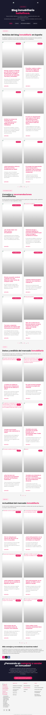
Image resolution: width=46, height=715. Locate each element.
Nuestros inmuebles (17, 687)
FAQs (25, 691)
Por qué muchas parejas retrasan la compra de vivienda (33, 386)
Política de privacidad (38, 687)
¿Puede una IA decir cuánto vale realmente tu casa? (12, 431)
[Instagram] (3, 657)
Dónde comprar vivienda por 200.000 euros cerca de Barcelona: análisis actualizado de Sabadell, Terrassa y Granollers (11, 73)
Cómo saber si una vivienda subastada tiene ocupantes (34, 627)
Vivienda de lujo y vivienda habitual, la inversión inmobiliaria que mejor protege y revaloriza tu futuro (34, 232)
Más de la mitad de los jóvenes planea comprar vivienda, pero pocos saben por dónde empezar (33, 325)
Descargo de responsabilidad (37, 695)
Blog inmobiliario (27, 687)
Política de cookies (38, 689)
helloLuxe (14, 694)
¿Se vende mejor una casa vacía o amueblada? (10, 231)
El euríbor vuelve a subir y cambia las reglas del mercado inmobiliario (33, 69)
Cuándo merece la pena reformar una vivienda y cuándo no (33, 281)
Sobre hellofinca (27, 685)
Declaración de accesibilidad (37, 692)
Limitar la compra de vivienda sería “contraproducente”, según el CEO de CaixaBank (10, 122)
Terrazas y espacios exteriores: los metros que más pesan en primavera (12, 326)
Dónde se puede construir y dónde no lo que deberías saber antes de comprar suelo (12, 279)
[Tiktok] (6, 657)
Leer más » (6, 86)
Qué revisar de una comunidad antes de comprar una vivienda (11, 627)
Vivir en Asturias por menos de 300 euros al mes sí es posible (11, 538)
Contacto (26, 689)
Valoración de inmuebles (15, 690)
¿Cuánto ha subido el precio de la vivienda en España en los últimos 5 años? (11, 387)
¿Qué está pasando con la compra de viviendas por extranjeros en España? (34, 538)
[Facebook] (9, 657)
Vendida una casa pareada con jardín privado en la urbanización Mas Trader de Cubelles (33, 432)
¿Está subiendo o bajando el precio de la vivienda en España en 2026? (12, 582)
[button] (38, 3)
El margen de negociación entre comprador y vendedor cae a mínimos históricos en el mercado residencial (34, 169)
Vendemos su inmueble (17, 685)
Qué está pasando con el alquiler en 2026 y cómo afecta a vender (33, 582)
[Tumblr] (7, 710)
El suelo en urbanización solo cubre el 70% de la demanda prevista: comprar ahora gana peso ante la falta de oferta (33, 120)
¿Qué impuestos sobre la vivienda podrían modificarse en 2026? (11, 168)
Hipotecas (15, 692)
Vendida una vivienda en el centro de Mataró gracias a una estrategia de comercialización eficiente (33, 478)
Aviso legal (36, 685)
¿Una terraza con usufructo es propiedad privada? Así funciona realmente (11, 477)
